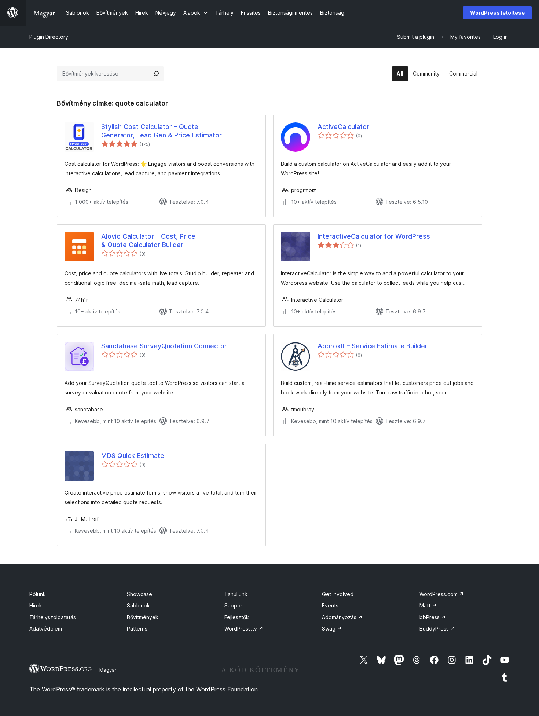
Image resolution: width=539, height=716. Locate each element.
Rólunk (37, 594)
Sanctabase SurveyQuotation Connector (164, 346)
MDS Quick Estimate (132, 455)
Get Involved (337, 594)
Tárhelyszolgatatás (52, 617)
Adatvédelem (45, 628)
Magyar (108, 670)
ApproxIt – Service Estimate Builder (373, 346)
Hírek (35, 605)
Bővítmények (142, 617)
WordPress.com (441, 594)
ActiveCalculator (343, 127)
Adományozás (342, 617)
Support (234, 605)
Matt (428, 605)
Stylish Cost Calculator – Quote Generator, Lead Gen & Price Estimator (161, 131)
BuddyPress (437, 628)
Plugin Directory (48, 37)
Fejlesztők (236, 617)
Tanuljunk (235, 594)
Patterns (137, 628)
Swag (332, 628)
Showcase (139, 594)
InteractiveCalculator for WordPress (374, 236)
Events (330, 605)
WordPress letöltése (497, 13)
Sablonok (138, 605)
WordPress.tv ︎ (243, 628)
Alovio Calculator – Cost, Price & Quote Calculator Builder (148, 240)
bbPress (432, 617)
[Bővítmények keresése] (156, 73)
